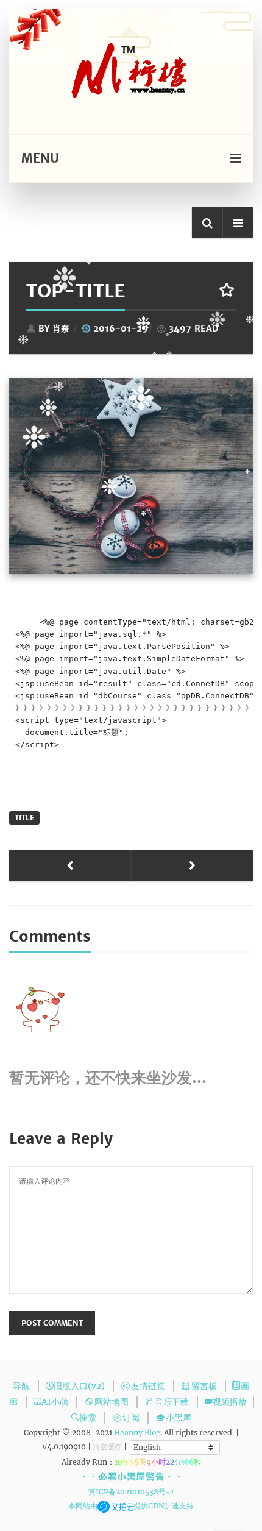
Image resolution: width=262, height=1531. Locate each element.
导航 (22, 1385)
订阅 (131, 1417)
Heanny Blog (137, 1432)
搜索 (88, 1417)
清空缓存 (107, 1446)
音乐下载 (173, 1401)
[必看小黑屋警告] (131, 1477)
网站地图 (112, 1401)
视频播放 (230, 1401)
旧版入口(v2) (80, 1385)
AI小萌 (55, 1401)
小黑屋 (178, 1417)
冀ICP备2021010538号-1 (131, 1491)
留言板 (205, 1385)
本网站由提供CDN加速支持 (131, 1505)
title (25, 817)
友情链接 (149, 1385)
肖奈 (60, 328)
